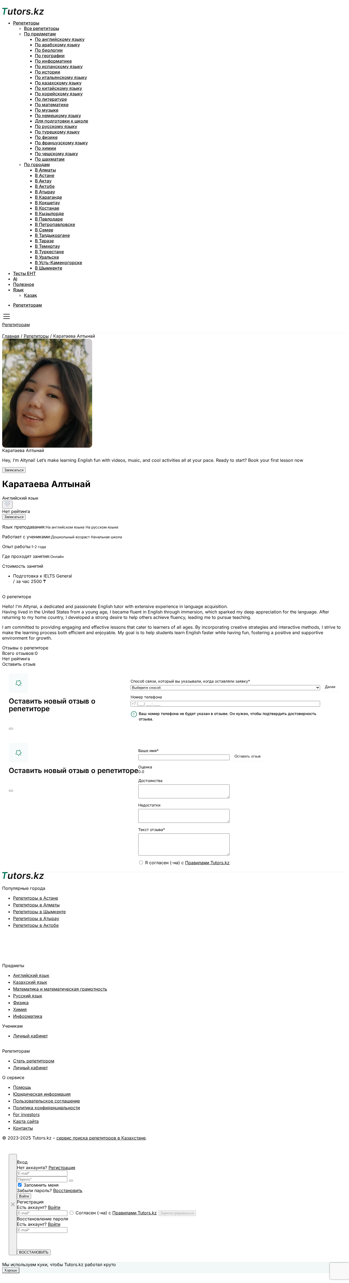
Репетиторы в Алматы (36, 905)
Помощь (22, 1087)
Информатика (27, 1016)
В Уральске (47, 257)
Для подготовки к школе (61, 121)
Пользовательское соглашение (46, 1101)
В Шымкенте (48, 268)
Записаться (13, 470)
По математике (51, 104)
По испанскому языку (59, 66)
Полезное (23, 284)
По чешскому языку (56, 153)
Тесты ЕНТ (24, 273)
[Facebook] (344, 1143)
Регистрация (62, 1167)
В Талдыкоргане (52, 235)
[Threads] (335, 1143)
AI (15, 279)
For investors (26, 1114)
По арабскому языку (57, 44)
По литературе (51, 99)
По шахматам (50, 159)
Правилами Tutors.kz (207, 862)
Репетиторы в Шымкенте (39, 911)
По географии (50, 55)
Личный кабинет (30, 1035)
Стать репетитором (33, 1061)
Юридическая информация (42, 1094)
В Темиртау (47, 246)
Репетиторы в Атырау (36, 918)
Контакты (23, 1128)
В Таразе (44, 240)
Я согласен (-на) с (187, 862)
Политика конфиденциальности (46, 1107)
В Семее (44, 230)
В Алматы (45, 170)
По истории (47, 72)
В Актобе (45, 186)
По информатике (53, 61)
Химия (20, 1009)
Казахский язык (30, 982)
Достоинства (150, 780)
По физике (46, 137)
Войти (24, 1196)
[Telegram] (318, 1143)
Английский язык (31, 975)
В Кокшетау (47, 202)
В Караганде (48, 197)
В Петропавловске (55, 224)
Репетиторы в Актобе (36, 925)
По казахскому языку (58, 82)
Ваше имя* (148, 750)
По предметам (40, 33)
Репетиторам (27, 305)
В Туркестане (49, 251)
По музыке (46, 110)
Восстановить (67, 1190)
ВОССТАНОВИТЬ (34, 1252)
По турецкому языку (57, 132)
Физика (21, 1002)
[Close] (11, 728)
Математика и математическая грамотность (60, 989)
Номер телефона (146, 697)
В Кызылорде (49, 213)
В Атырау (45, 191)
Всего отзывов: (18, 653)
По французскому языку (61, 142)
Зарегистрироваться (177, 1213)
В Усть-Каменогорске (58, 262)
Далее (330, 687)
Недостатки (149, 805)
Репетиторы (26, 23)
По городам (37, 164)
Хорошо (10, 1270)
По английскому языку (60, 39)
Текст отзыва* (151, 829)
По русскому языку (56, 126)
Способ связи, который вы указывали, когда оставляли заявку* (190, 681)
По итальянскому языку (61, 77)
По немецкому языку (58, 115)
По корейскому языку (59, 93)
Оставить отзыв (247, 756)
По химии (45, 148)
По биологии (49, 50)
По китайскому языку (58, 88)
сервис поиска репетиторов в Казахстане (101, 1138)
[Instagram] (326, 1143)
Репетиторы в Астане (35, 898)
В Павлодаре (49, 219)
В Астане (44, 175)
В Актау (43, 181)
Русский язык (27, 995)
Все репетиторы (41, 28)
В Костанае (47, 208)
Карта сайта (26, 1121)
